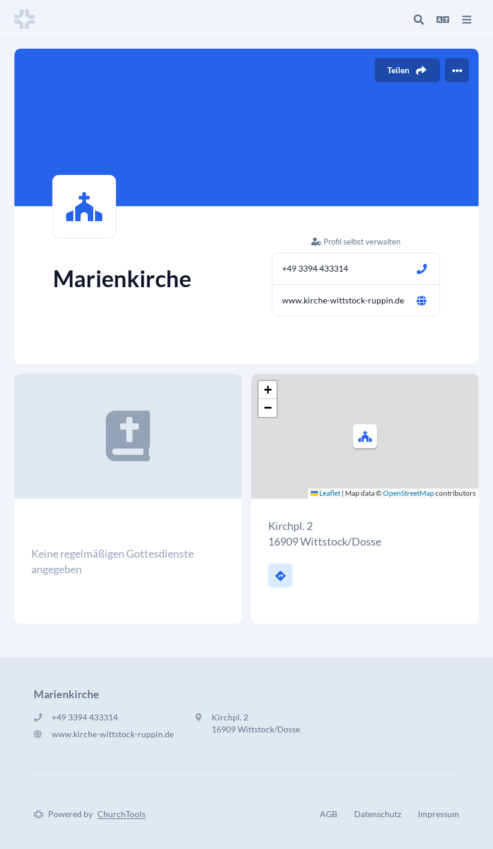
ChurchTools (121, 814)
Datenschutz (377, 814)
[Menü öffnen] (467, 19)
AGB (328, 814)
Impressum (438, 814)
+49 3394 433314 (315, 268)
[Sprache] (442, 19)
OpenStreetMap (408, 493)
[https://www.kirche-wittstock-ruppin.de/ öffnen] (421, 300)
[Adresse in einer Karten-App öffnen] (280, 576)
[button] (365, 436)
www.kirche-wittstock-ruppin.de (343, 300)
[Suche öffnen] (418, 19)
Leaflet (329, 493)
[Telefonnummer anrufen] (421, 268)
